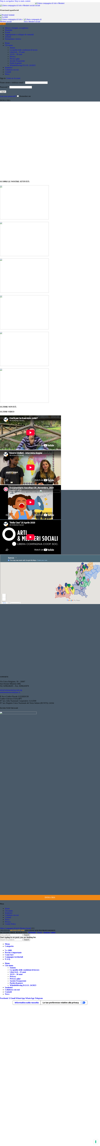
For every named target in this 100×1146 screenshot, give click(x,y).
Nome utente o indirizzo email (12, 82)
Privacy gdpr (15, 59)
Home (7, 909)
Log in (3, 92)
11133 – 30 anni (16, 54)
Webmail (31, 932)
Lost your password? (8, 96)
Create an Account (13, 78)
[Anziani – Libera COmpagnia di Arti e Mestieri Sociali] (24, 365)
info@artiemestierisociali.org (11, 690)
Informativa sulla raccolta (27, 1002)
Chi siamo (9, 911)
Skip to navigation (7, 1)
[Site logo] (17, 5)
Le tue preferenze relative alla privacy (61, 1002)
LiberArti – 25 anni (17, 52)
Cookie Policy (10, 924)
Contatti (8, 917)
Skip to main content (22, 1)
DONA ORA (50, 897)
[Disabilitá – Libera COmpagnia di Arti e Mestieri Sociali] (24, 329)
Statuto (12, 48)
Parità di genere (16, 63)
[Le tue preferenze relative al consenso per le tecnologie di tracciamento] (95, 1141)
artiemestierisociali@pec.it (10, 692)
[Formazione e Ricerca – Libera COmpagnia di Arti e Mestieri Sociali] (24, 402)
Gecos (39, 932)
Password (4, 87)
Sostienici (8, 913)
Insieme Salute (49, 932)
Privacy (13, 56)
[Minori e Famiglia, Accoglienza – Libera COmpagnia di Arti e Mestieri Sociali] (24, 255)
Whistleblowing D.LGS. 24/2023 (22, 65)
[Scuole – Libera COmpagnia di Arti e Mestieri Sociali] (24, 292)
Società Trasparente (17, 61)
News (7, 920)
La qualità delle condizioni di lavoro (23, 50)
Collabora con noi (12, 915)
